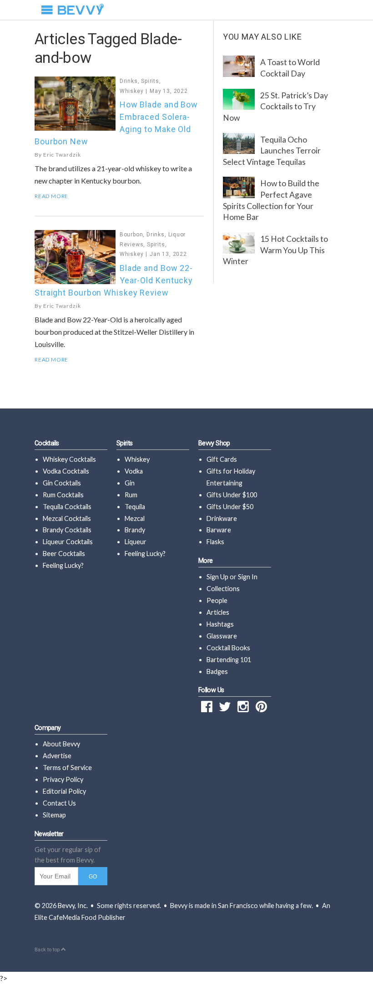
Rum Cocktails (63, 495)
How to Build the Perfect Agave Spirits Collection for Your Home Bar (271, 200)
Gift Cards (222, 459)
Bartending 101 (229, 659)
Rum (131, 495)
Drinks (129, 81)
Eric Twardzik (62, 154)
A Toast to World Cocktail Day (290, 67)
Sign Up (217, 577)
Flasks (215, 542)
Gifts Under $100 (232, 495)
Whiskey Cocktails (69, 459)
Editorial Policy (64, 791)
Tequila (135, 506)
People (217, 600)
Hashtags (220, 624)
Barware (219, 530)
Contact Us (59, 803)
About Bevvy (61, 744)
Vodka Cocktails (66, 471)
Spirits (150, 81)
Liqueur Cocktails (68, 542)
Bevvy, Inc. (73, 905)
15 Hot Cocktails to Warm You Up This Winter (275, 250)
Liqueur (135, 542)
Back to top (48, 950)
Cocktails (47, 443)
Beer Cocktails (64, 553)
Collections (223, 588)
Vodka (134, 471)
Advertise (57, 756)
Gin (130, 483)
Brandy (135, 530)
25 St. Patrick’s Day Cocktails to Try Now (275, 106)
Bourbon (131, 234)
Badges (217, 671)
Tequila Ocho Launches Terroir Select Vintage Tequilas (272, 151)
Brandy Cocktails (67, 530)
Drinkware (222, 518)
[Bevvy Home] (80, 10)
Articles (218, 612)
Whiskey (132, 91)
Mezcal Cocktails (67, 518)
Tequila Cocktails (67, 506)
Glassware (222, 636)
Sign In (247, 577)
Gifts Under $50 (230, 506)
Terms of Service (67, 767)
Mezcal (135, 518)
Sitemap (54, 815)
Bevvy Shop (214, 443)
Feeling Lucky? (63, 565)
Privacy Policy (63, 779)
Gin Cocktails (62, 483)
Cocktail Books (228, 648)
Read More (51, 196)
